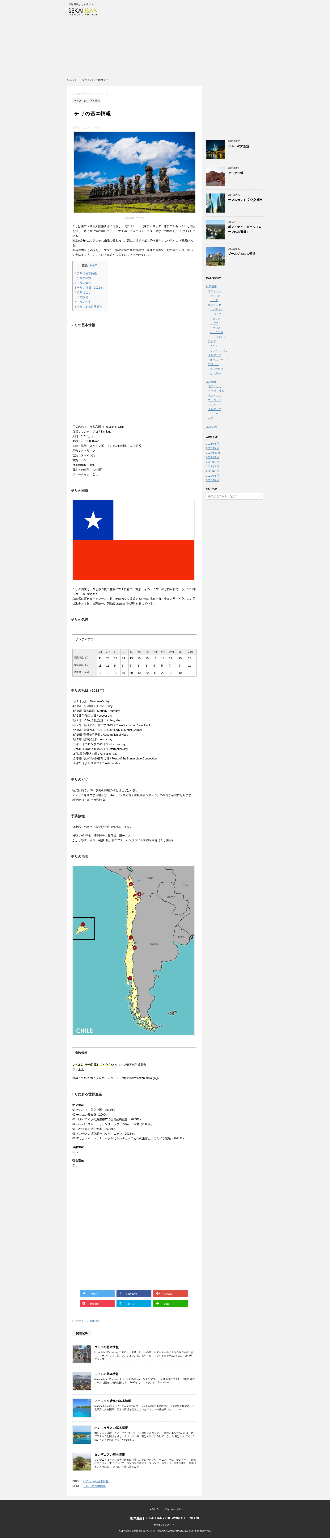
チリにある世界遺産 (88, 306)
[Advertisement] (165, 48)
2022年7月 (212, 466)
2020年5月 (212, 471)
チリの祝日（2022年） (90, 287)
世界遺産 (211, 286)
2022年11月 (213, 452)
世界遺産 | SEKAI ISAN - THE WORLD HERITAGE (165, 1518)
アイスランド (218, 336)
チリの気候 (82, 282)
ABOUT (71, 79)
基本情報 (95, 1321)
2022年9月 (212, 457)
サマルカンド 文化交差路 (245, 199)
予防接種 (81, 297)
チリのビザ (82, 292)
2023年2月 (212, 448)
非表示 (93, 265)
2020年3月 (212, 475)
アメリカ (215, 295)
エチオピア (216, 368)
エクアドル (216, 309)
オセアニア (214, 355)
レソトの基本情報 (106, 1374)
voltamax (129, 217)
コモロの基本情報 (106, 1347)
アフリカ (213, 364)
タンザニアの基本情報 (109, 1454)
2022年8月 (212, 461)
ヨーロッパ (214, 313)
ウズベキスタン (219, 350)
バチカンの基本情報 (96, 1481)
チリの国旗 (82, 278)
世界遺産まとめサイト (165, 1525)
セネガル (215, 373)
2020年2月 (212, 480)
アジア (212, 341)
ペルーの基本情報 (94, 1486)
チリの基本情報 (85, 273)
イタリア (215, 318)
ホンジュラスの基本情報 (111, 1427)
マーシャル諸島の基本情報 (112, 1400)
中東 (210, 418)
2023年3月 (212, 443)
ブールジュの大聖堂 (242, 253)
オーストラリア (219, 359)
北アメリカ (214, 291)
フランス (215, 327)
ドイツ (214, 323)
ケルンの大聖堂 (238, 146)
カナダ (214, 300)
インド (214, 346)
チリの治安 (82, 301)
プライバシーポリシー (95, 79)
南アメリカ (82, 1321)
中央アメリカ (216, 391)
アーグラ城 (235, 173)
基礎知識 (211, 426)
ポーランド (216, 332)
